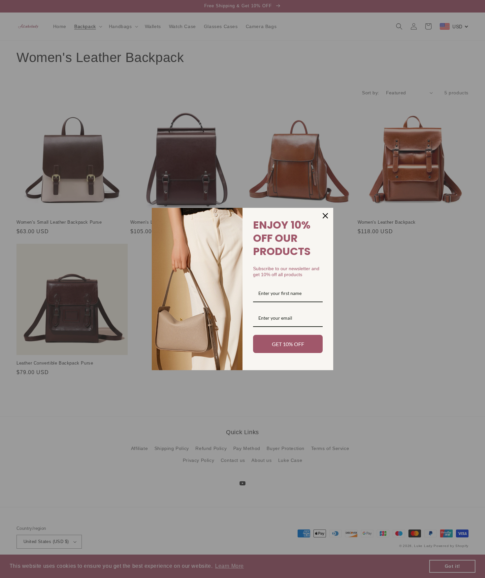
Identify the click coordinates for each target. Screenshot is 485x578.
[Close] (325, 216)
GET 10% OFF (288, 344)
